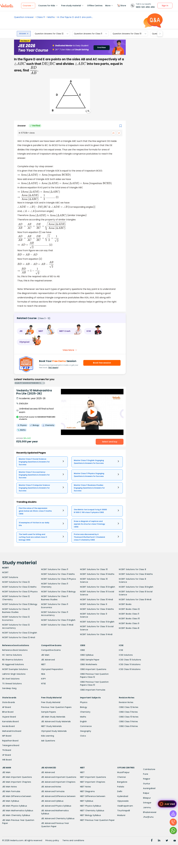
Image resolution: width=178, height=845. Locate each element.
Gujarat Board (9, 716)
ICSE (121, 650)
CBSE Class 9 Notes (128, 721)
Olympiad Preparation (52, 669)
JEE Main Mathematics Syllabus (17, 810)
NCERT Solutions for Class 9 (93, 604)
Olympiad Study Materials (54, 731)
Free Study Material (50, 702)
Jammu (147, 807)
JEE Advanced (48, 659)
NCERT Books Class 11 (129, 613)
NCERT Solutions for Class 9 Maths (97, 609)
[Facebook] (151, 840)
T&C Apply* (53, 367)
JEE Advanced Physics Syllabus (56, 805)
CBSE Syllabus (87, 655)
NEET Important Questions (93, 777)
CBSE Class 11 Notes (128, 712)
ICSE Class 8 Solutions (129, 669)
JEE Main (45, 655)
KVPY (43, 678)
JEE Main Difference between (16, 796)
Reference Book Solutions (15, 650)
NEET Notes (85, 786)
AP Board (6, 707)
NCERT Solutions (10, 577)
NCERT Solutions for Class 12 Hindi (18, 637)
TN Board (6, 750)
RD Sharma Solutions (12, 659)
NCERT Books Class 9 (129, 623)
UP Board (6, 755)
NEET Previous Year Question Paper (97, 820)
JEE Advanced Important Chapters (58, 782)
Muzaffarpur (123, 772)
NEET (43, 664)
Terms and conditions (73, 840)
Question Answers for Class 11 (88, 33)
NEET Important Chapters (92, 782)
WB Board (7, 759)
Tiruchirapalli (123, 810)
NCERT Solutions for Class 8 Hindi (135, 599)
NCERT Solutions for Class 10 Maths (97, 574)
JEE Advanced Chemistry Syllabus (57, 818)
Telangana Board (10, 745)
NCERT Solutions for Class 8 (132, 569)
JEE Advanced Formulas (53, 791)
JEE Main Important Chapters (16, 782)
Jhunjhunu (148, 817)
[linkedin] (159, 840)
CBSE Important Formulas (92, 689)
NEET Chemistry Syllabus (92, 810)
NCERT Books (125, 604)
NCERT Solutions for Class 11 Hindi (57, 624)
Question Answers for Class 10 (127, 33)
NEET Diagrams (87, 791)
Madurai (121, 815)
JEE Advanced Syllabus (52, 801)
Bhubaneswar (149, 812)
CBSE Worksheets (88, 664)
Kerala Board (8, 726)
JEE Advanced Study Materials (56, 721)
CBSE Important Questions (93, 669)
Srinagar (147, 802)
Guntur (146, 783)
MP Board (6, 735)
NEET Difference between (92, 796)
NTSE (43, 683)
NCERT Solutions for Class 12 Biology (19, 604)
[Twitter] (167, 840)
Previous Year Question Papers (56, 707)
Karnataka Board (10, 721)
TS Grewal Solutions (12, 683)
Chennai (121, 777)
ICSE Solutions (126, 655)
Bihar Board (7, 712)
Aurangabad (149, 788)
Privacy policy (52, 840)
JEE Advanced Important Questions (58, 777)
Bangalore (122, 782)
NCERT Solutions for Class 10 (94, 569)
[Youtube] (175, 840)
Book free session (102, 362)
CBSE (82, 650)
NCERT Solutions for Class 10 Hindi (96, 599)
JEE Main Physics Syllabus (14, 805)
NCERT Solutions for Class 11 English (58, 620)
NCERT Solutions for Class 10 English (97, 586)
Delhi (119, 791)
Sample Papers (48, 712)
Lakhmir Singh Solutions (14, 674)
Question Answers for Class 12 (49, 33)
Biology (83, 707)
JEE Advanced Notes (51, 786)
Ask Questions (48, 740)
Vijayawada (122, 801)
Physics (83, 702)
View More (68, 350)
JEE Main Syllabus (10, 801)
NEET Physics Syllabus (90, 805)
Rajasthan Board (10, 740)
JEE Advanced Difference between (58, 796)
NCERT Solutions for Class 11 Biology (58, 591)
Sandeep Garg (9, 688)
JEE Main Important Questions (17, 777)
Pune (145, 774)
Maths (51, 17)
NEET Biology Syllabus (90, 815)
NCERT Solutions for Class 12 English (19, 632)
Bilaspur (147, 798)
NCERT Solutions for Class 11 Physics (58, 579)
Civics (83, 735)
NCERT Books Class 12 (129, 609)
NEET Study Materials (51, 726)
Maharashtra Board (11, 731)
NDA (43, 674)
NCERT (5, 572)
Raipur (146, 793)
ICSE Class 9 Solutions (129, 664)
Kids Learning (47, 735)
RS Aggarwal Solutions (13, 664)
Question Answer (24, 17)
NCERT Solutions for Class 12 (16, 582)
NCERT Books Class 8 (129, 628)
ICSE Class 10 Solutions (130, 659)
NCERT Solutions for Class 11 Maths (58, 574)
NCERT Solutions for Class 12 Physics (20, 591)
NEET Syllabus (86, 801)
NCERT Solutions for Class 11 (54, 569)
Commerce (86, 726)
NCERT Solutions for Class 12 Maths (19, 586)
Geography (85, 731)
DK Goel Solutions (10, 678)
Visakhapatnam (125, 805)
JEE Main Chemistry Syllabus (16, 815)
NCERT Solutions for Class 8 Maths (136, 574)
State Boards (8, 702)
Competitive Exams (51, 650)
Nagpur (146, 778)
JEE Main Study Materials (53, 716)
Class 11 (40, 17)
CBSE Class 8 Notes (128, 726)
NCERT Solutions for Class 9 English (97, 621)
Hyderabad (122, 796)
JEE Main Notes (9, 786)
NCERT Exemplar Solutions (15, 669)
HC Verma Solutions (12, 655)
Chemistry (85, 712)
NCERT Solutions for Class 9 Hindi (96, 634)
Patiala (120, 786)
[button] (25, 331)
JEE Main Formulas (11, 791)
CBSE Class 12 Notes (128, 707)
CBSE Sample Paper (89, 659)
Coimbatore (149, 769)
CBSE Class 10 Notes (128, 716)
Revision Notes (126, 702)
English (83, 721)
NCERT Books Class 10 (129, 618)
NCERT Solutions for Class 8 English (136, 586)
